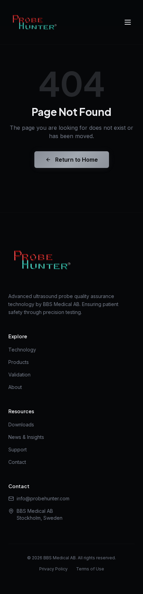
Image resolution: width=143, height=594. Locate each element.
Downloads (21, 424)
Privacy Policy (53, 568)
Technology (22, 350)
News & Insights (26, 437)
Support (17, 449)
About (15, 387)
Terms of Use (90, 568)
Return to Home (76, 159)
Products (18, 362)
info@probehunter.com (43, 498)
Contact (17, 462)
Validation (19, 374)
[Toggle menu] (128, 22)
